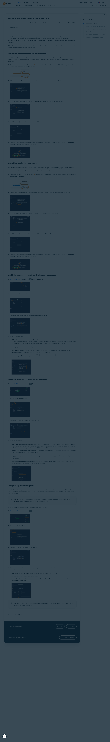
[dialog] (55, 371)
